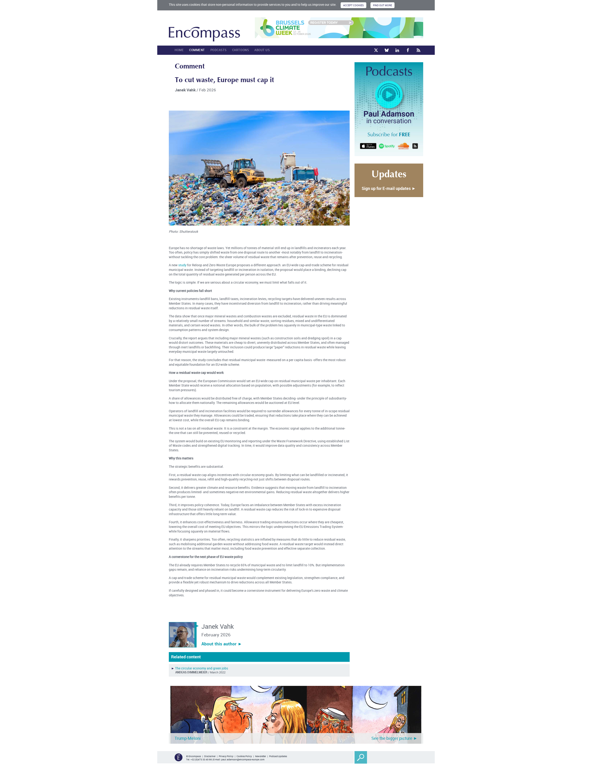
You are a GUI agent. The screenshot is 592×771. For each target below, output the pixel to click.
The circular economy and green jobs (201, 668)
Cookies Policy (244, 756)
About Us (262, 50)
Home (179, 50)
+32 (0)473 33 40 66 (201, 759)
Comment (197, 50)
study (182, 265)
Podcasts (218, 50)
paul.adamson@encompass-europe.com (243, 759)
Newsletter (260, 756)
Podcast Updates (278, 756)
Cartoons (240, 50)
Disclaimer (210, 756)
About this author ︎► (221, 644)
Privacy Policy (226, 756)
